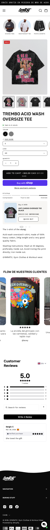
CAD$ (5, 515)
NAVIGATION (8, 489)
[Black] (5, 134)
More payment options (25, 188)
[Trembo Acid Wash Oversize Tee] (9, 102)
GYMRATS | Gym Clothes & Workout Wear (26, 520)
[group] (9, 27)
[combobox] (43, 407)
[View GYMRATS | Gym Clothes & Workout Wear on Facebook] (17, 507)
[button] (40, 10)
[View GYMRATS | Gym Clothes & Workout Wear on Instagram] (5, 507)
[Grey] (11, 134)
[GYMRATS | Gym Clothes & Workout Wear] (25, 10)
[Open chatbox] (44, 524)
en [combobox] (42, 363)
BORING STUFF (9, 498)
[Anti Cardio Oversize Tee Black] (10, 213)
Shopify (16, 523)
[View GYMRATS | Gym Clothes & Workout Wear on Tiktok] (11, 507)
